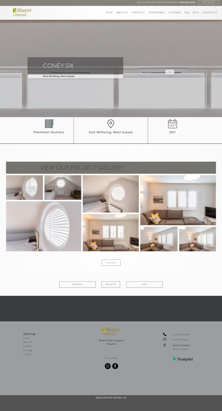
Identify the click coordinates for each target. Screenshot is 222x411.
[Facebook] (115, 366)
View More (111, 262)
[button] (170, 72)
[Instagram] (108, 366)
